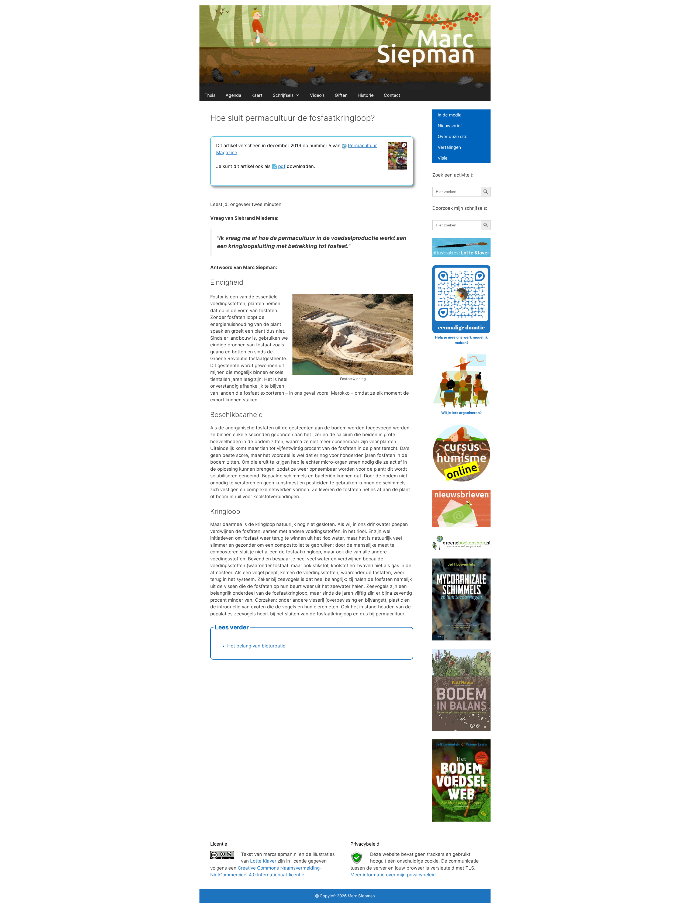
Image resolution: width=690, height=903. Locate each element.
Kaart (257, 95)
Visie (442, 158)
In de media (449, 115)
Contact (392, 95)
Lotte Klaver (263, 861)
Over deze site (452, 136)
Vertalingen (449, 147)
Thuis (210, 95)
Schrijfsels (283, 95)
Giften (341, 95)
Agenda (233, 95)
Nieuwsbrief (450, 125)
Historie (366, 95)
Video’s (317, 95)
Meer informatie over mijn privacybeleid (393, 874)
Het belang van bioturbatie (256, 646)
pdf (281, 166)
